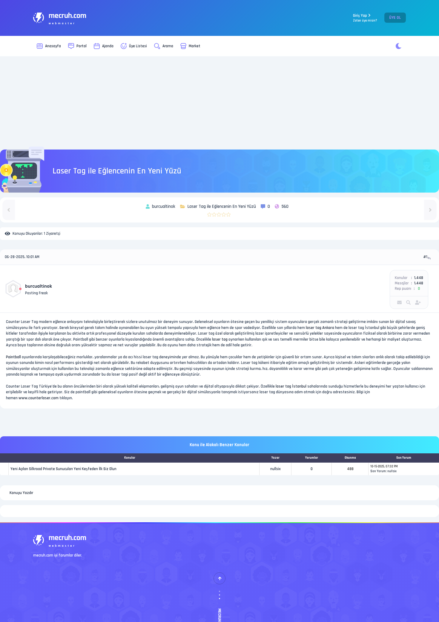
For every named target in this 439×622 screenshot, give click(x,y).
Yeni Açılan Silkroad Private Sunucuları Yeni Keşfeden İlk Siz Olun (63, 468)
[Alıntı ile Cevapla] (429, 258)
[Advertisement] (219, 103)
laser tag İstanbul (291, 386)
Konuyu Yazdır (21, 492)
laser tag (220, 339)
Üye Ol (395, 17)
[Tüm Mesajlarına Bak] (408, 302)
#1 (425, 256)
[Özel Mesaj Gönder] (399, 302)
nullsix (275, 468)
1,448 (418, 277)
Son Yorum (378, 471)
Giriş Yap (365, 17)
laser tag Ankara (320, 327)
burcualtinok (38, 286)
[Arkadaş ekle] (418, 302)
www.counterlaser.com (39, 398)
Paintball (13, 357)
